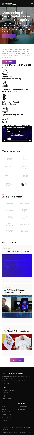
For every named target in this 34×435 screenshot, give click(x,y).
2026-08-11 (7, 248)
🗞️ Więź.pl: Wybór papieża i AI (16, 331)
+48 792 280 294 (8, 399)
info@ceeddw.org (7, 396)
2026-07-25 (7, 328)
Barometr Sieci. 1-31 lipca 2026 (16, 251)
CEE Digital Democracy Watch (12, 427)
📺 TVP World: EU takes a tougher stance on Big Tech (15, 291)
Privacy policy (6, 383)
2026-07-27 (7, 287)
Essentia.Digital (26, 432)
